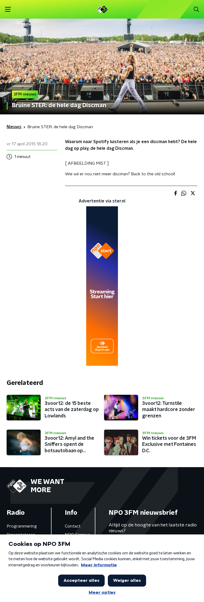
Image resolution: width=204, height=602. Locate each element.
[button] (8, 9)
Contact (72, 526)
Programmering (22, 526)
